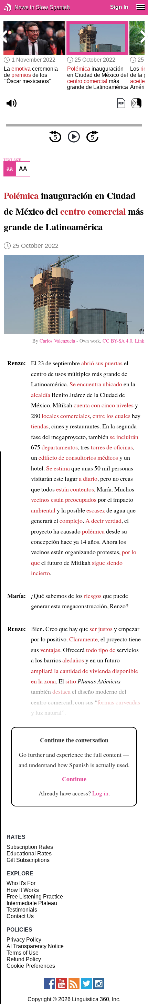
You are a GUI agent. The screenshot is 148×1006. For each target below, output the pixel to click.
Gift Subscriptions (28, 860)
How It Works (23, 890)
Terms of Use (23, 953)
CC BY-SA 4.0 (117, 340)
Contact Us (20, 916)
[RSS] (74, 983)
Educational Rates (29, 853)
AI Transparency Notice (35, 946)
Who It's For (21, 883)
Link (139, 340)
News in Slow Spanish (18, 7)
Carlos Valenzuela (57, 340)
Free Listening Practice (35, 897)
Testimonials (22, 910)
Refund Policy (24, 959)
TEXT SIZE (12, 160)
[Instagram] (98, 983)
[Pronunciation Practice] (136, 103)
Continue (74, 778)
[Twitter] (86, 983)
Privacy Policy (24, 940)
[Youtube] (61, 983)
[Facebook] (49, 983)
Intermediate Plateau (32, 903)
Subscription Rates (30, 847)
